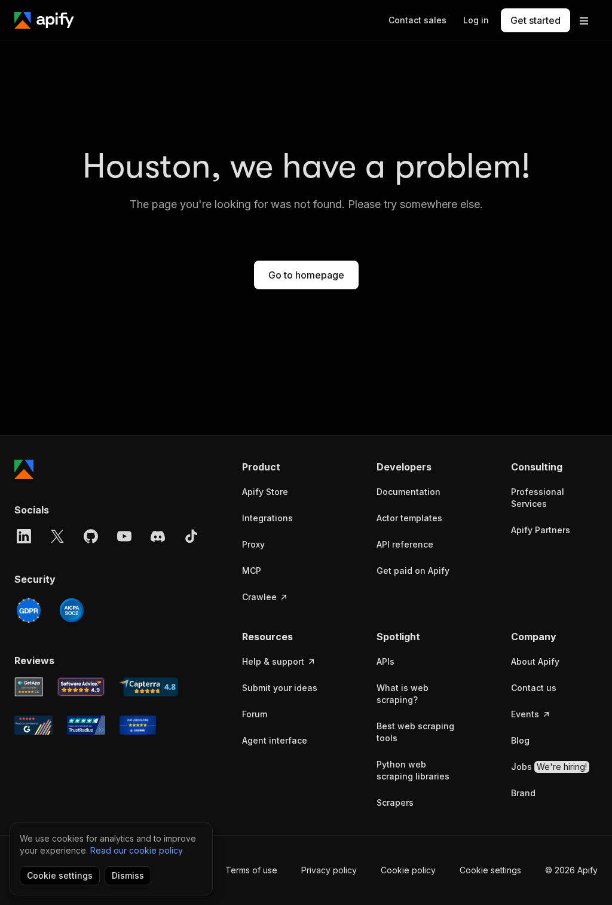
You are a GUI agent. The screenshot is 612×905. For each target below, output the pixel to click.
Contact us (533, 688)
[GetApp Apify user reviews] (28, 686)
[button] (285, 467)
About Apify (535, 661)
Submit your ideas (279, 688)
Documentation (408, 492)
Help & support (273, 661)
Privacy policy (329, 870)
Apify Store (265, 492)
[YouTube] (124, 536)
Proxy (253, 544)
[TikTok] (191, 536)
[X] (57, 536)
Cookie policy (408, 870)
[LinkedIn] (23, 536)
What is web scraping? (403, 694)
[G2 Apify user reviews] (33, 725)
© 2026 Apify (571, 870)
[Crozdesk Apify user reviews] (138, 725)
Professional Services (537, 498)
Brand (523, 793)
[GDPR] (28, 610)
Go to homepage (306, 275)
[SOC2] (71, 610)
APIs (385, 661)
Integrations (267, 518)
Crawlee (259, 597)
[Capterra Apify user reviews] (148, 686)
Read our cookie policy (136, 850)
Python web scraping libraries (413, 770)
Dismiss (128, 875)
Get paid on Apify (413, 570)
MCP (251, 570)
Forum (254, 714)
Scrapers (395, 802)
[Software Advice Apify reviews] (81, 686)
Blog (520, 740)
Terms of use (251, 870)
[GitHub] (90, 536)
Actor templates (409, 518)
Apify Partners (540, 530)
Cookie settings (490, 870)
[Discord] (157, 536)
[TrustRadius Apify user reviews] (86, 725)
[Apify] (44, 20)
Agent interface (274, 740)
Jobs (549, 767)
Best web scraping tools (415, 732)
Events (525, 714)
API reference (405, 544)
